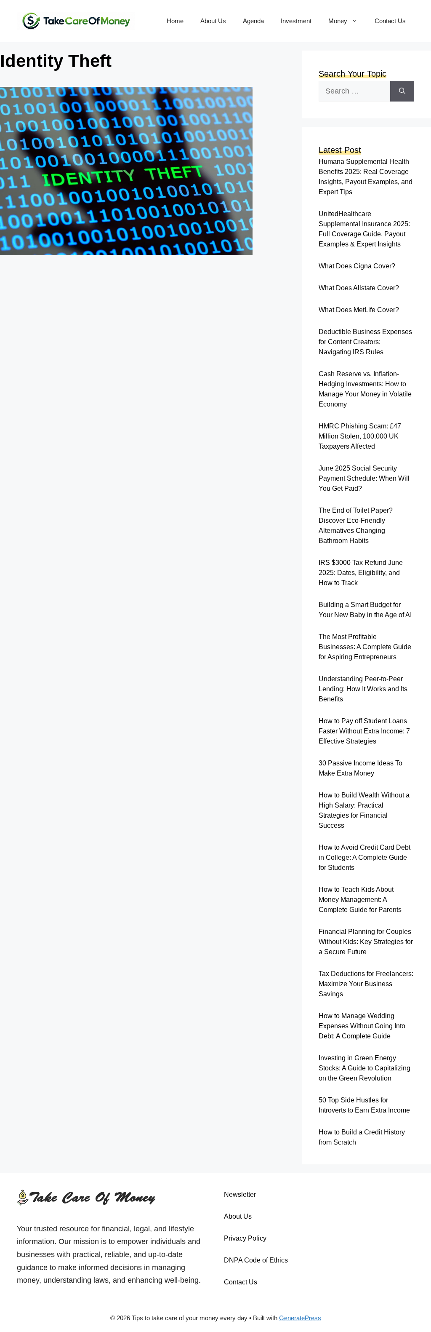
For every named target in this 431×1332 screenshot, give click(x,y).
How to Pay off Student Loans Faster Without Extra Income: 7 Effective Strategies (364, 731)
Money (337, 20)
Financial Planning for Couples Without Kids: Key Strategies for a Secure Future (366, 941)
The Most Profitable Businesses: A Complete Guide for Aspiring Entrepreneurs (365, 647)
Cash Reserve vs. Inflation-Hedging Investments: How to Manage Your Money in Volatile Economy (365, 389)
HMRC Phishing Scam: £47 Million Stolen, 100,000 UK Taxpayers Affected (360, 436)
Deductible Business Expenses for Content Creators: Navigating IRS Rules (365, 342)
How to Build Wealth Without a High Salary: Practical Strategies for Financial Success (364, 810)
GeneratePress (300, 1317)
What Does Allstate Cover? (359, 288)
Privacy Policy (245, 1238)
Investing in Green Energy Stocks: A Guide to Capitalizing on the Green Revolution (364, 1068)
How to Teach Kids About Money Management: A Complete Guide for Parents (360, 899)
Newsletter (240, 1194)
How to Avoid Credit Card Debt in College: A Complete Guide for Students (364, 857)
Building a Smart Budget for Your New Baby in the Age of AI (365, 609)
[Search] (402, 91)
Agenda (253, 20)
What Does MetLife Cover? (359, 309)
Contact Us (390, 20)
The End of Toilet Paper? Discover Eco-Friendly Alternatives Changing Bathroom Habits (356, 525)
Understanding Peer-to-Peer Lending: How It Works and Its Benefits (363, 689)
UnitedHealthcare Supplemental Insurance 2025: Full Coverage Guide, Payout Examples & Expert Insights (364, 229)
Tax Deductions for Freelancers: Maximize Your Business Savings (366, 984)
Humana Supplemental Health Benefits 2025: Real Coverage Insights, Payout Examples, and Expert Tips (365, 176)
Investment (296, 20)
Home (175, 20)
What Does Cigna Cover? (357, 266)
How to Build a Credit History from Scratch (362, 1137)
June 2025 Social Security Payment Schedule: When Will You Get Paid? (364, 478)
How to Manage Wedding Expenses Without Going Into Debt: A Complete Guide (362, 1026)
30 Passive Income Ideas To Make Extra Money (360, 768)
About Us (213, 20)
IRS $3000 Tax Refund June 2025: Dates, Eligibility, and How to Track (361, 572)
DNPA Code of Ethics (256, 1260)
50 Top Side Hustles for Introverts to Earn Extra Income (364, 1105)
